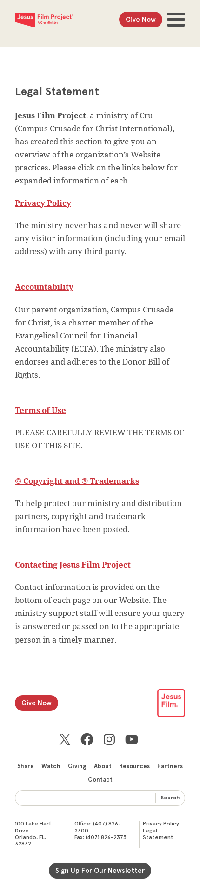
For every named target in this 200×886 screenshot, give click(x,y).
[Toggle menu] (176, 20)
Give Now (141, 19)
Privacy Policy (161, 824)
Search (170, 798)
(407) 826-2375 (106, 837)
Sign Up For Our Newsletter (100, 870)
